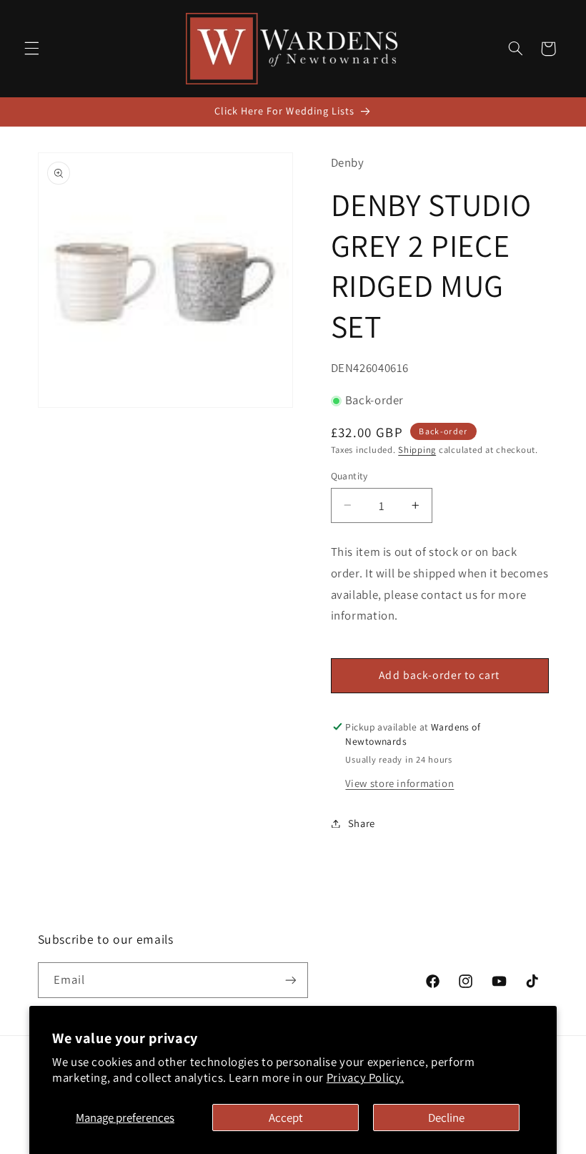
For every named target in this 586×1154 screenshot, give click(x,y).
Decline (446, 1117)
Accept (286, 1117)
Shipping (417, 450)
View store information (399, 783)
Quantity (349, 475)
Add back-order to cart (439, 675)
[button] (31, 48)
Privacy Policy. (365, 1077)
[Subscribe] (290, 979)
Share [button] (361, 823)
